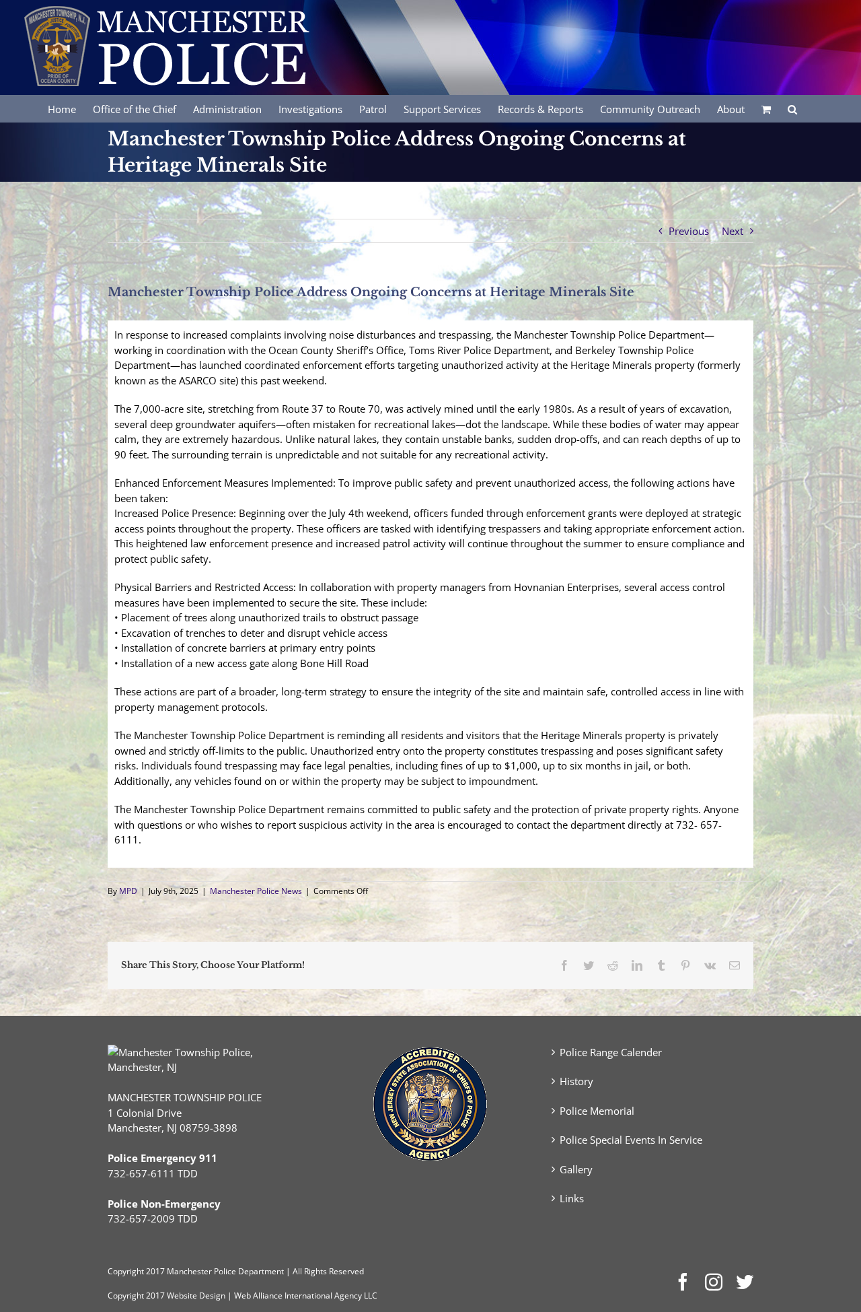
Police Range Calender (611, 1052)
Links (572, 1198)
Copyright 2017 (136, 1295)
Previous (689, 231)
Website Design (196, 1295)
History (576, 1081)
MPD (128, 891)
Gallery (576, 1169)
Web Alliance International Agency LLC (305, 1295)
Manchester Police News (256, 891)
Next (732, 231)
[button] (792, 108)
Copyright (126, 1271)
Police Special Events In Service (631, 1139)
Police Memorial (597, 1110)
